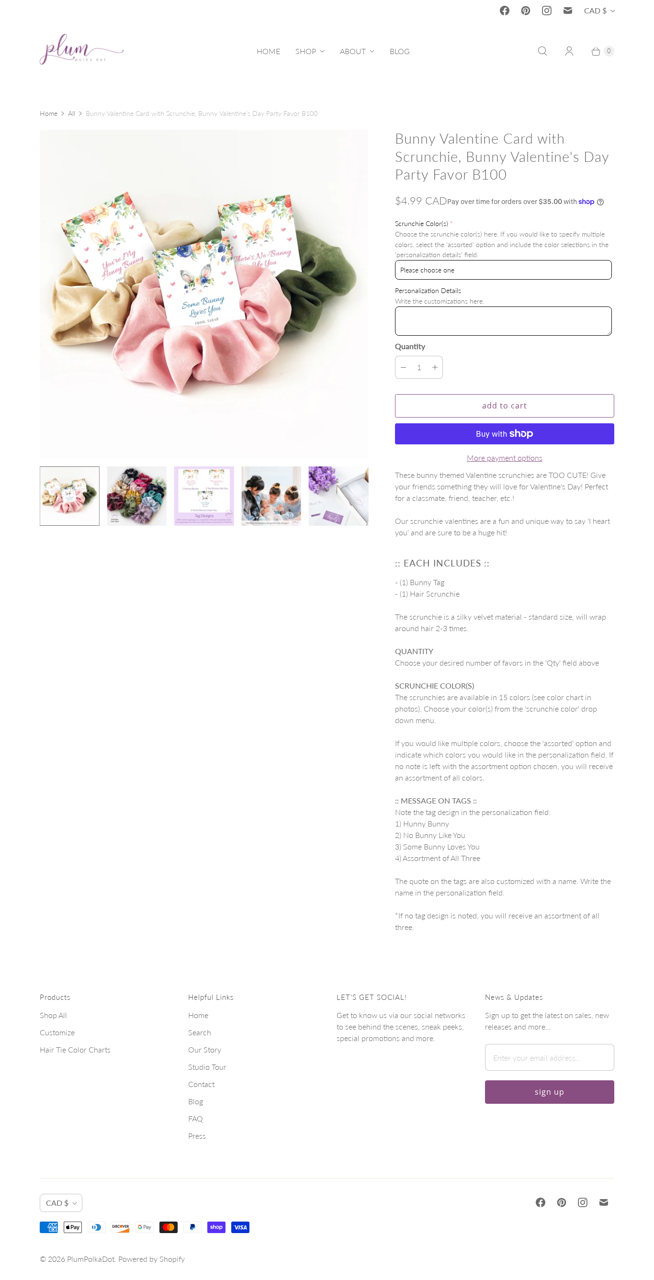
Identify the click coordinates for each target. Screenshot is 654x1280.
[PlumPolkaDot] (82, 51)
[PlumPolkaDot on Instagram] (546, 10)
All (71, 113)
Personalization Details (428, 290)
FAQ (195, 1118)
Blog (195, 1101)
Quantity (410, 346)
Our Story (204, 1049)
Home (48, 113)
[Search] (542, 51)
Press (197, 1135)
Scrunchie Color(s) (421, 223)
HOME (268, 51)
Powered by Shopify (151, 1258)
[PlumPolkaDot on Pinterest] (525, 10)
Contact (201, 1083)
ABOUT (353, 51)
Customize (57, 1032)
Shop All (53, 1014)
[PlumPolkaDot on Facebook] (504, 10)
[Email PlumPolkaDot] (567, 10)
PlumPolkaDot (90, 1258)
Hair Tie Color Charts (75, 1049)
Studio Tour (207, 1066)
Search (199, 1032)
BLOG (400, 51)
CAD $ (595, 10)
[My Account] (569, 51)
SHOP (305, 51)
